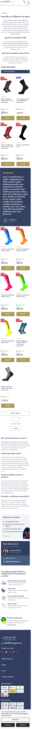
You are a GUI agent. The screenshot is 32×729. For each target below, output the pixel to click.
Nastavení (15, 719)
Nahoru (16, 428)
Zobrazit (7, 118)
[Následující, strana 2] (15, 419)
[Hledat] (12, 2)
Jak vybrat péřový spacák (12, 521)
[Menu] (28, 2)
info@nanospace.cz (13, 562)
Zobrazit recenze (11, 624)
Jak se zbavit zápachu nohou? (13, 528)
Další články (6, 536)
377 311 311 (11, 558)
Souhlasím (23, 725)
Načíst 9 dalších (15, 413)
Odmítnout (8, 725)
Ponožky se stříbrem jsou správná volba (15, 531)
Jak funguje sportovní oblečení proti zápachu (14, 525)
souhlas (25, 713)
